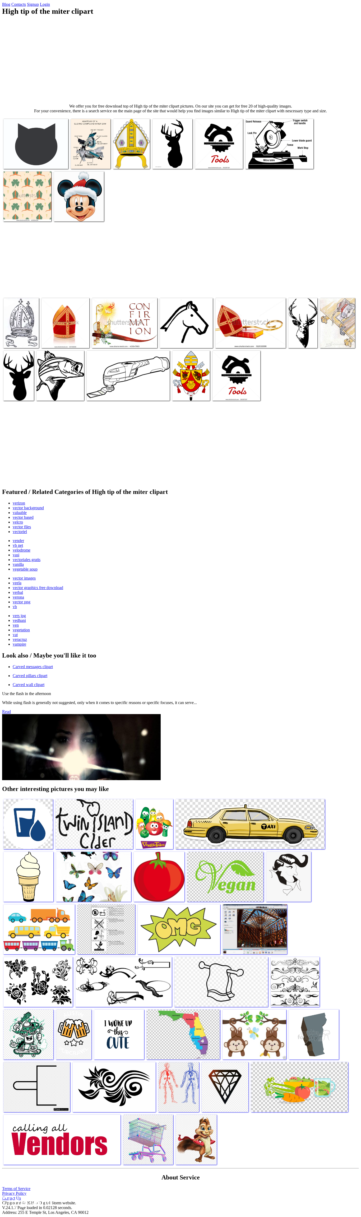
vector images (24, 578)
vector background (28, 508)
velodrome (21, 550)
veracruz (20, 639)
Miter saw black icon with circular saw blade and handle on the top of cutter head (218, 157)
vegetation (21, 630)
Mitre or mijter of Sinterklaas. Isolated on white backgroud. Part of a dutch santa (65, 336)
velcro (18, 522)
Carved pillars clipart (30, 675)
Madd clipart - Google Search (77, 214)
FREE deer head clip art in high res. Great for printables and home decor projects (172, 155)
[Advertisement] (180, 60)
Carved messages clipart (33, 666)
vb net (18, 545)
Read (6, 711)
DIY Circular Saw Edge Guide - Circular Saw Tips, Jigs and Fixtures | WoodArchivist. (335, 332)
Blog (6, 4)
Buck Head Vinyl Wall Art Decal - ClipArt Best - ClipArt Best (302, 334)
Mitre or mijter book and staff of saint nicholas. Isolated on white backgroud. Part (249, 339)
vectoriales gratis (26, 559)
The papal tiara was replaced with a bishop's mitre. (188, 389)
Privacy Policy (14, 1193)
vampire (19, 644)
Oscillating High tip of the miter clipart (117, 393)
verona (18, 597)
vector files (22, 527)
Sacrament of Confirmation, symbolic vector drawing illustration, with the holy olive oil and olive (124, 336)
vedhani (19, 620)
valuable (20, 512)
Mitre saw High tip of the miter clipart (275, 162)
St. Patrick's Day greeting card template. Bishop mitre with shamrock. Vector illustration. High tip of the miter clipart (25, 205)
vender (18, 540)
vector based (23, 517)
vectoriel (20, 531)
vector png (21, 602)
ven (16, 625)
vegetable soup (25, 569)
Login (45, 4)
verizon (19, 503)
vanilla (18, 564)
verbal (18, 592)
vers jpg (19, 615)
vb (15, 606)
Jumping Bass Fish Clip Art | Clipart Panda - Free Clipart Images (59, 389)
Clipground (26, 1201)
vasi (16, 555)
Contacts (18, 4)
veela (17, 583)
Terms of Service (16, 1188)
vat (15, 634)
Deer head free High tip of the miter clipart (16, 389)
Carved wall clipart (28, 684)
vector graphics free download (38, 587)
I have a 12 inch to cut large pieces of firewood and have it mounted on (90, 157)
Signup (33, 4)
